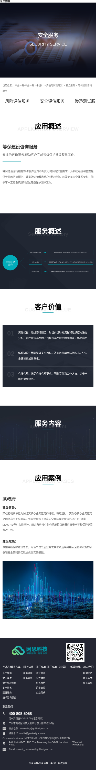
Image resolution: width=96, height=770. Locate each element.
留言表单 (87, 683)
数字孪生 (7, 678)
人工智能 (7, 673)
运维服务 (7, 692)
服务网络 (28, 678)
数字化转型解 (9, 683)
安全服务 (70, 85)
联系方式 (87, 678)
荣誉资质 (40, 688)
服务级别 (28, 673)
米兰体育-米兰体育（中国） (29, 85)
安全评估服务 (52, 101)
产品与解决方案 (54, 85)
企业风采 (40, 692)
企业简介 (40, 673)
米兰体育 (40, 678)
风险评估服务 (17, 101)
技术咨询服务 (9, 697)
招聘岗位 (87, 673)
